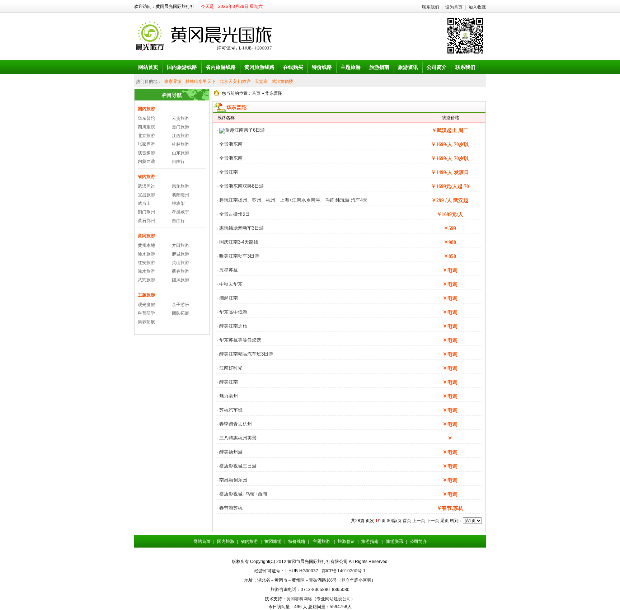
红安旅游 (146, 262)
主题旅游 (146, 294)
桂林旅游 (180, 144)
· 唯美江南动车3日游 (237, 256)
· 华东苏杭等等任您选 (238, 340)
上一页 (418, 520)
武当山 (144, 203)
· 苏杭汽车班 (229, 410)
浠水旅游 (146, 254)
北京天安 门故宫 (235, 81)
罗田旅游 (180, 245)
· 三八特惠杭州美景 (236, 438)
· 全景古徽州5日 (233, 214)
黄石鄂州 (146, 220)
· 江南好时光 (229, 368)
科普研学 (146, 313)
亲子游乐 (180, 304)
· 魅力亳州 (227, 396)
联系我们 (430, 7)
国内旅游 (146, 108)
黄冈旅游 (146, 235)
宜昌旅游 (146, 194)
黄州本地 (146, 245)
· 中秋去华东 (229, 284)
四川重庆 (146, 127)
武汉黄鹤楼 (282, 81)
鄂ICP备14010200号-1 (343, 570)
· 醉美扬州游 (229, 452)
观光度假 (146, 304)
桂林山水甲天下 (200, 81)
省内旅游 (146, 176)
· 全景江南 (227, 172)
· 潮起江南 (227, 298)
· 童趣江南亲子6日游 (240, 130)
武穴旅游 (146, 279)
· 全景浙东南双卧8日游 (240, 186)
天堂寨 (261, 81)
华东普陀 (146, 118)
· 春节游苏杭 (229, 508)
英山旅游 (180, 262)
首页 (256, 93)
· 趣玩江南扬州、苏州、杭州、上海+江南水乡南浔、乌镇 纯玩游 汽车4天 (291, 200)
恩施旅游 (180, 186)
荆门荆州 (146, 212)
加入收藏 (477, 7)
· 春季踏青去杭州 (234, 424)
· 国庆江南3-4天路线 (237, 242)
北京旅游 (146, 135)
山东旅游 (180, 152)
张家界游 (173, 81)
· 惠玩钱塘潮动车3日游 (240, 228)
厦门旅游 (180, 127)
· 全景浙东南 (229, 144)
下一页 (432, 520)
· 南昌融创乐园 (231, 480)
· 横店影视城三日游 (236, 466)
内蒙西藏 (146, 161)
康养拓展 (146, 321)
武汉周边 (146, 186)
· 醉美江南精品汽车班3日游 (244, 354)
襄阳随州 (180, 194)
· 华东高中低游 (231, 312)
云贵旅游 (180, 118)
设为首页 (453, 7)
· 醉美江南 (227, 382)
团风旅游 (180, 279)
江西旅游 (180, 135)
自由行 (178, 161)
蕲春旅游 (180, 271)
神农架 (178, 203)
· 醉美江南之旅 (231, 326)
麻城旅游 (180, 254)
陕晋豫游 (146, 152)
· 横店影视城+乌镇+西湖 (241, 494)
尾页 (444, 520)
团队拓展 (180, 313)
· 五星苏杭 (227, 270)
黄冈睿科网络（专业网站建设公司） (320, 598)
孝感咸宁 (180, 212)
